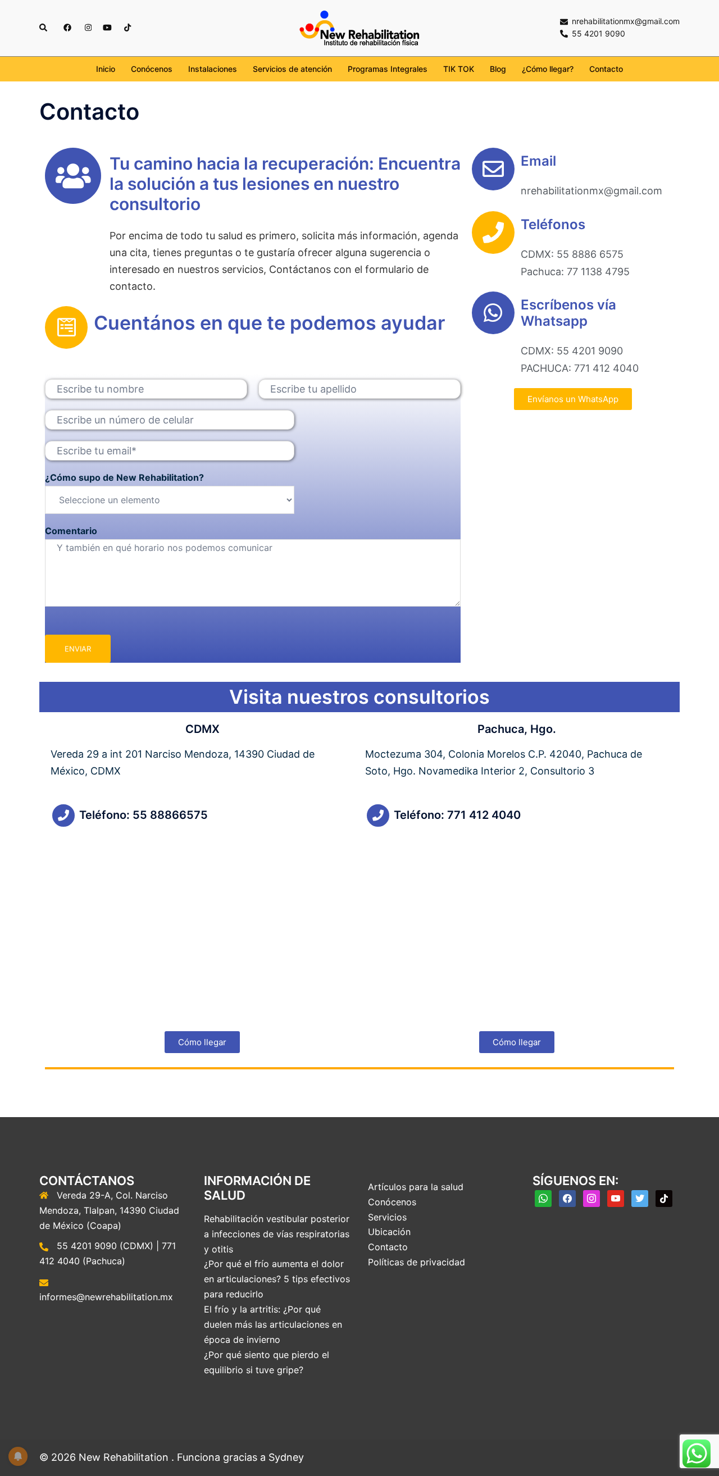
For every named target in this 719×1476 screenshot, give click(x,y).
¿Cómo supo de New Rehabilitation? (124, 477)
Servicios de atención (292, 69)
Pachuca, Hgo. (516, 729)
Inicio (105, 69)
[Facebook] (567, 1197)
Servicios (387, 1217)
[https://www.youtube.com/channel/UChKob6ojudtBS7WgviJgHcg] (107, 27)
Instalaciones (212, 69)
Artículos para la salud (415, 1186)
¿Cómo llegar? (548, 69)
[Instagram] (591, 1197)
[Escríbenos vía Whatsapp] (493, 312)
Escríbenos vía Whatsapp (568, 313)
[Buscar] (43, 28)
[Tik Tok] (664, 1197)
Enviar (78, 648)
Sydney (286, 1457)
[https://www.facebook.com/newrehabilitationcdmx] (66, 27)
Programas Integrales (387, 69)
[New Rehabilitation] (359, 27)
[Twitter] (639, 1197)
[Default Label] (543, 1197)
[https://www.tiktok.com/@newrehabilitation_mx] (127, 27)
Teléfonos (553, 224)
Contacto (606, 69)
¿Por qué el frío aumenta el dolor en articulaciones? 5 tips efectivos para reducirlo (277, 1279)
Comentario (71, 530)
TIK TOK (458, 69)
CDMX (202, 729)
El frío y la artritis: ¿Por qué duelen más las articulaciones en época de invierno (273, 1324)
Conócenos (151, 69)
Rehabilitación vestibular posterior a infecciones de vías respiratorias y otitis (276, 1234)
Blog (498, 69)
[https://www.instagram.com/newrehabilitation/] (87, 27)
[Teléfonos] (493, 232)
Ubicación (389, 1231)
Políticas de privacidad (416, 1262)
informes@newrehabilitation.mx (106, 1296)
